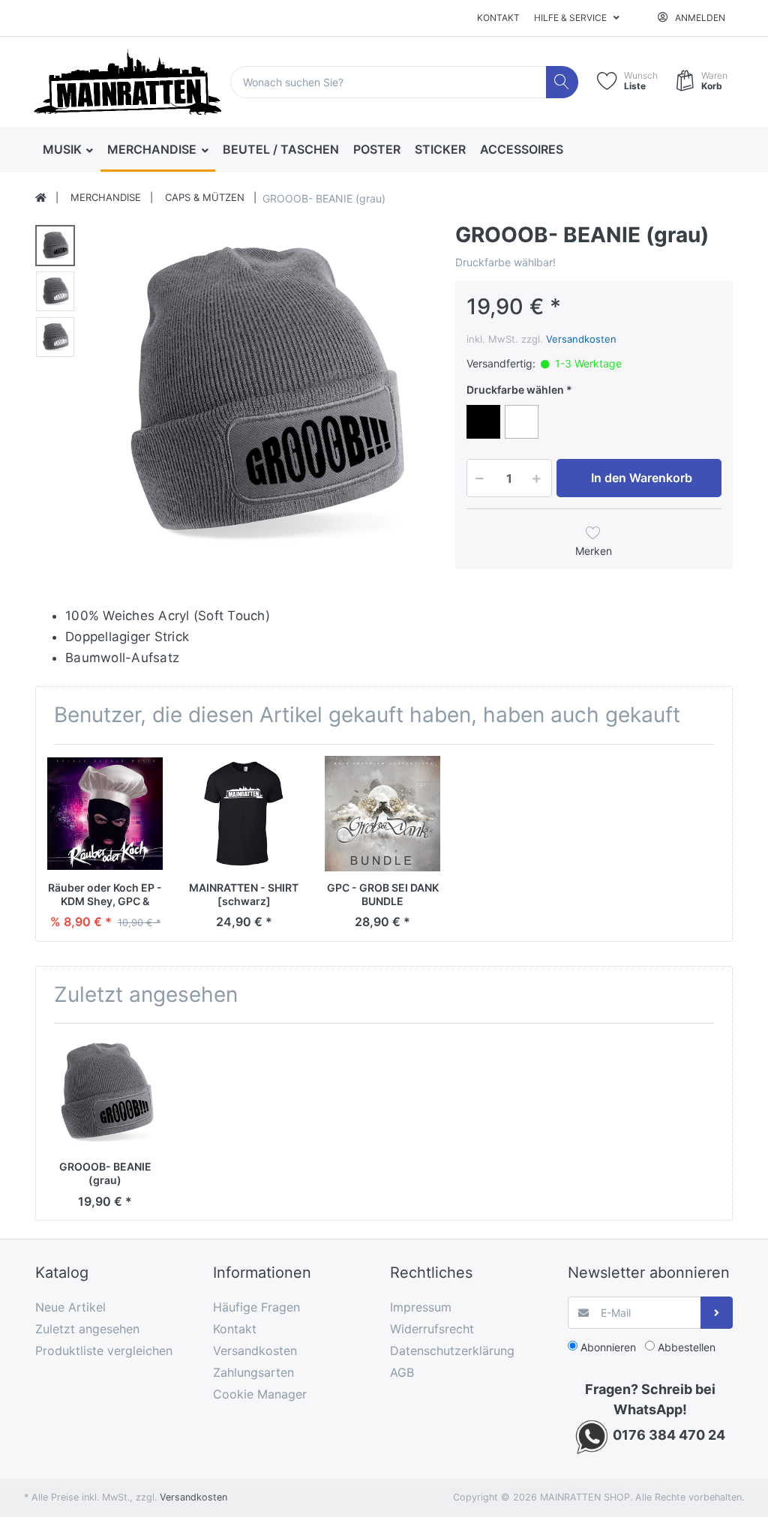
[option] (260, 394)
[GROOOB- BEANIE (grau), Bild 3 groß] (55, 337)
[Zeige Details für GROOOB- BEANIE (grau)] (105, 1092)
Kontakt (498, 17)
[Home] (40, 197)
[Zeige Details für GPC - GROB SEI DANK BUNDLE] (382, 813)
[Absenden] (716, 1313)
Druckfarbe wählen (515, 389)
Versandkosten (581, 339)
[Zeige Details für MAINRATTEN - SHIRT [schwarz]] (244, 813)
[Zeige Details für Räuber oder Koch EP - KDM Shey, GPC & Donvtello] (105, 813)
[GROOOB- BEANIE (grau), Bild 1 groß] (55, 245)
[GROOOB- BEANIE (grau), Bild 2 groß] (55, 291)
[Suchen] (562, 82)
